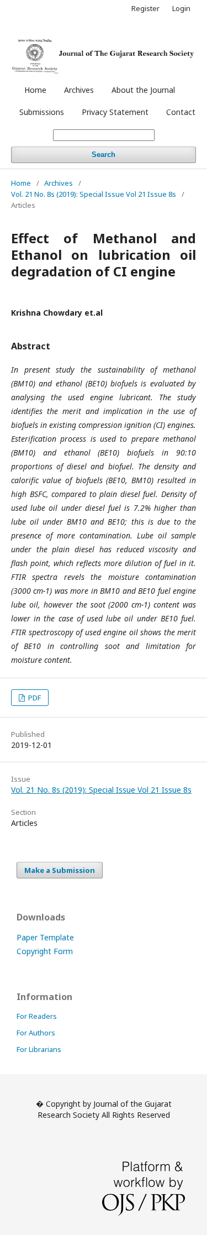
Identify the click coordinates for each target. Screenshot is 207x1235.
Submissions (41, 112)
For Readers (37, 1016)
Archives (79, 90)
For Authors (36, 1033)
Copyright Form (45, 951)
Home (35, 90)
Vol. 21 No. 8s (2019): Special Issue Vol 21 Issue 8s (93, 194)
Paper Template (45, 937)
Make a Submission (59, 870)
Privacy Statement (115, 112)
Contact (180, 112)
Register (145, 8)
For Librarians (39, 1049)
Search (103, 154)
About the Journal (143, 90)
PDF (33, 698)
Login (181, 8)
